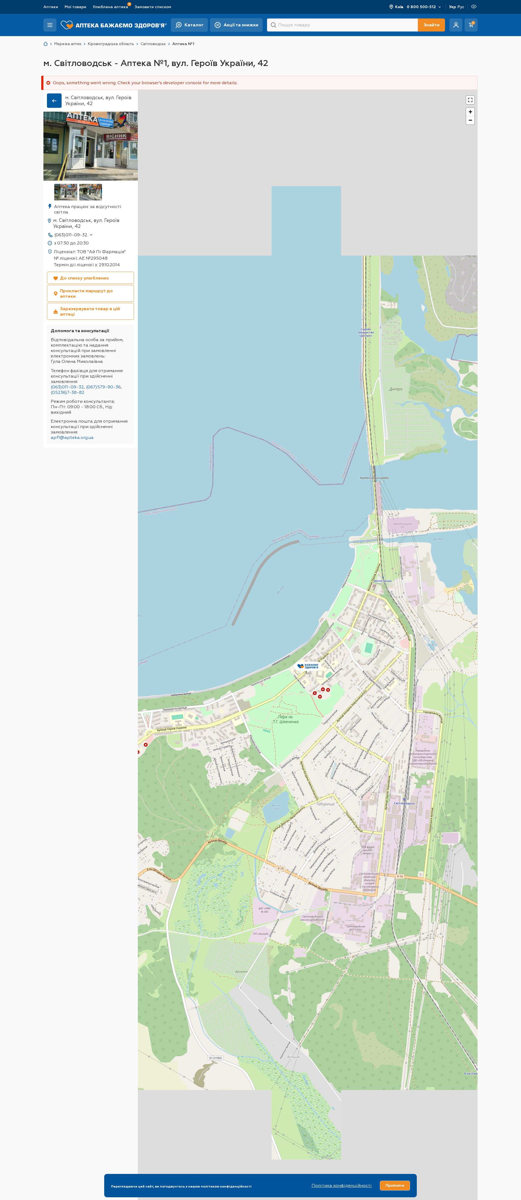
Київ (399, 7)
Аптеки (50, 7)
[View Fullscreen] (470, 100)
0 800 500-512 (421, 7)
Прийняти (395, 1185)
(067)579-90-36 (103, 386)
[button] (308, 668)
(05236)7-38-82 (67, 392)
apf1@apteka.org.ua (72, 437)
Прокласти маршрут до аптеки (86, 293)
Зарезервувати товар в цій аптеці (90, 311)
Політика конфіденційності (342, 1185)
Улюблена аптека (110, 6)
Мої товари (75, 7)
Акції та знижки (241, 24)
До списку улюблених (84, 278)
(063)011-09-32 (70, 234)
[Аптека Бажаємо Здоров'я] (45, 44)
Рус (461, 7)
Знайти (432, 24)
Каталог (194, 24)
